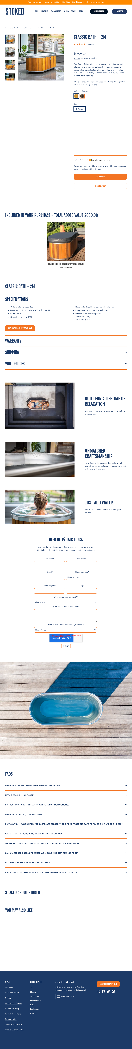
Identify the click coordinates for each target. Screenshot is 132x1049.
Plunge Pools (70, 11)
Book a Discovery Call (108, 984)
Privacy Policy (10, 1019)
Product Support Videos (15, 1029)
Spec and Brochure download (20, 328)
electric (92, 81)
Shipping (77, 58)
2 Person (79, 109)
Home (7, 28)
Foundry (82, 96)
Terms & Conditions (13, 1014)
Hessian (76, 96)
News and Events (12, 992)
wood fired (103, 81)
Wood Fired (56, 11)
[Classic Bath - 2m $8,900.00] (79, 135)
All (36, 11)
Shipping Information (13, 1024)
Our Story (9, 987)
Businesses (99, 11)
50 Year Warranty (12, 1008)
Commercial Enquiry (13, 1003)
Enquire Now (100, 186)
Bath (81, 11)
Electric (44, 11)
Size (75, 103)
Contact (119, 11)
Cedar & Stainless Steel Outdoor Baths (26, 28)
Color (81, 90)
